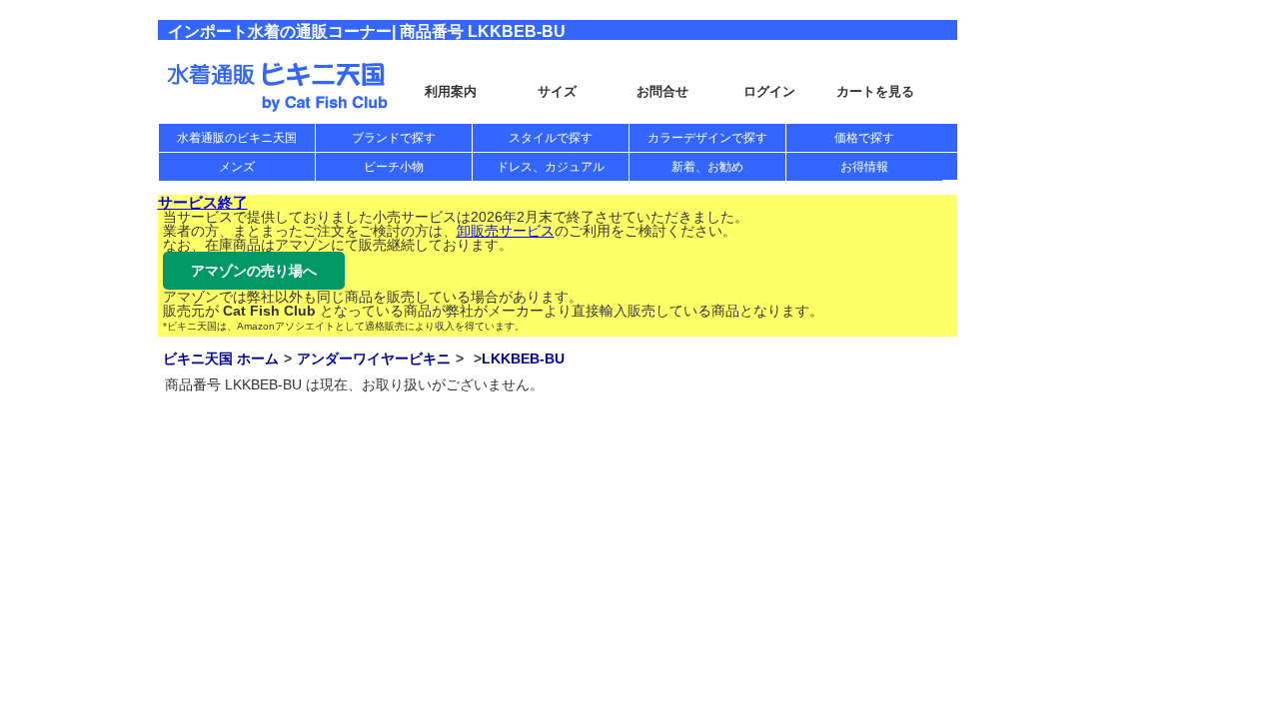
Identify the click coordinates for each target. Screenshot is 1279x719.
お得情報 (864, 167)
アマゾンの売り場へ (254, 271)
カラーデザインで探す (707, 138)
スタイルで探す (551, 138)
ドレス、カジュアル (551, 167)
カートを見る (875, 91)
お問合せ (662, 91)
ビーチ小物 (394, 167)
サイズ (557, 91)
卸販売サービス (506, 231)
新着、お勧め (707, 167)
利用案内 (451, 91)
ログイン (769, 91)
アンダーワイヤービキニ (374, 358)
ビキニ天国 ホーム (221, 358)
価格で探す (864, 138)
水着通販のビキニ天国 (237, 138)
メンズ (237, 167)
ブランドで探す (394, 138)
